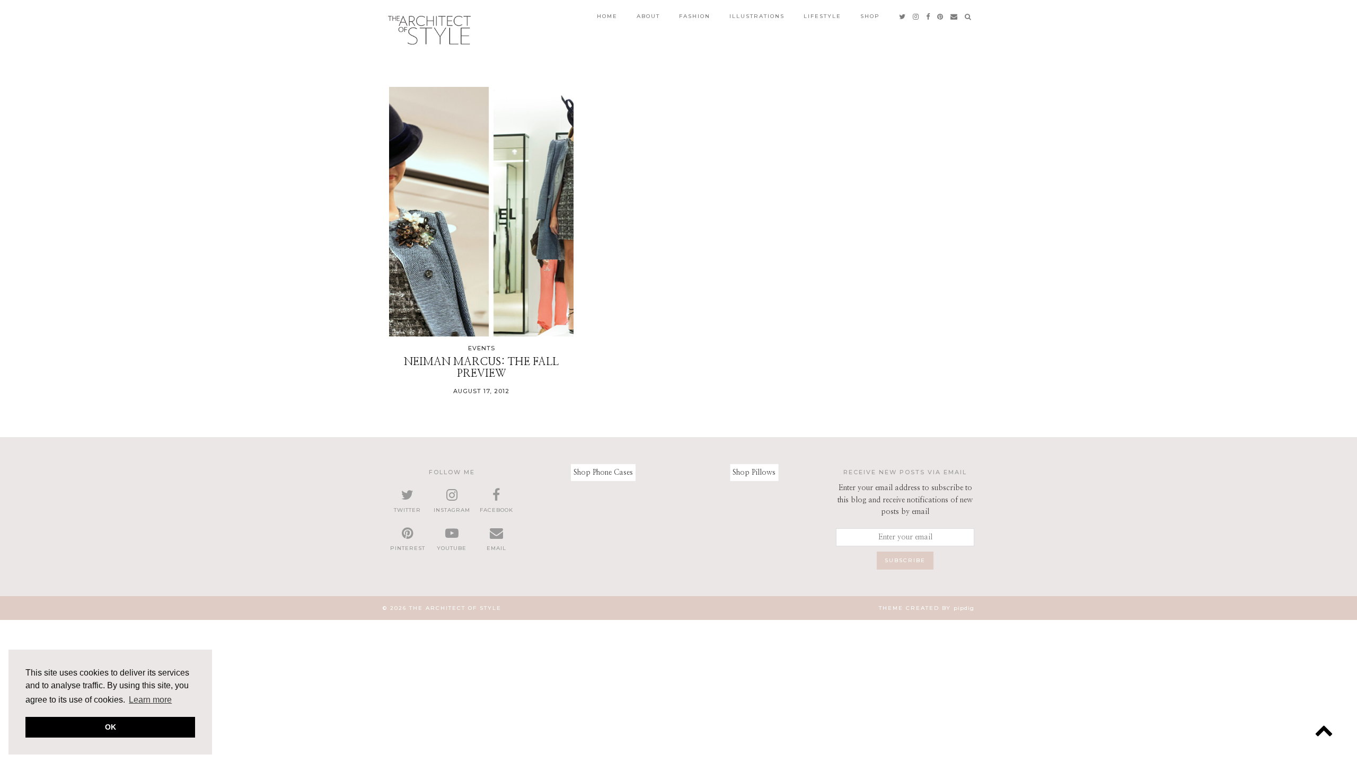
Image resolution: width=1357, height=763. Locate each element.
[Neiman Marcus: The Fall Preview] (481, 211)
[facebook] (928, 16)
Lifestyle (822, 16)
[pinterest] (940, 16)
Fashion (694, 16)
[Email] (954, 16)
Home (607, 16)
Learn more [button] (150, 699)
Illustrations (757, 16)
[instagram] (916, 16)
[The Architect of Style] (429, 30)
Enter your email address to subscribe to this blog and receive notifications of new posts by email (905, 500)
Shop (870, 16)
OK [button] (110, 727)
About (648, 16)
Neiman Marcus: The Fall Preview (481, 368)
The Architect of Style (455, 608)
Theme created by (926, 608)
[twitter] (902, 16)
